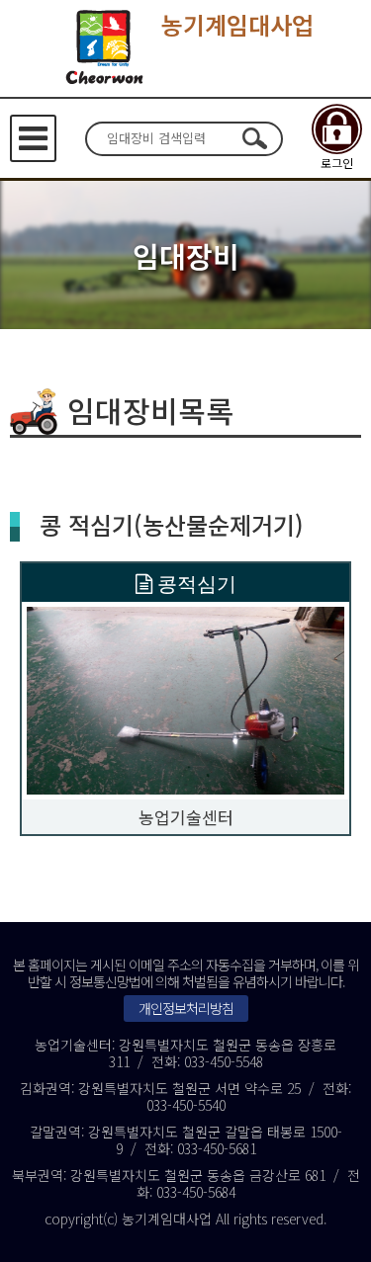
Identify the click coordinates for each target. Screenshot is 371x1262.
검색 (255, 138)
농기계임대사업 (237, 24)
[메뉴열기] (33, 138)
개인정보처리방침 (186, 1008)
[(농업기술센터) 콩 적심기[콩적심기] (185, 698)
